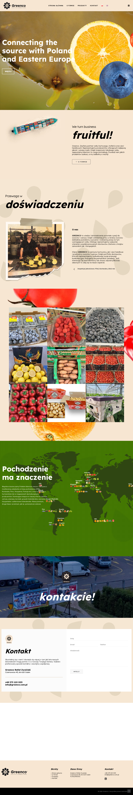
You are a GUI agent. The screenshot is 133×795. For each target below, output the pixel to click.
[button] (128, 5)
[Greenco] (15, 5)
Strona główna (55, 6)
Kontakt (94, 6)
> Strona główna (56, 773)
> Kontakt (54, 778)
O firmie (70, 6)
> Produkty (54, 776)
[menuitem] (56, 5)
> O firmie (54, 775)
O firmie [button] (82, 162)
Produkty (82, 6)
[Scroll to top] (129, 791)
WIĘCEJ (8, 71)
